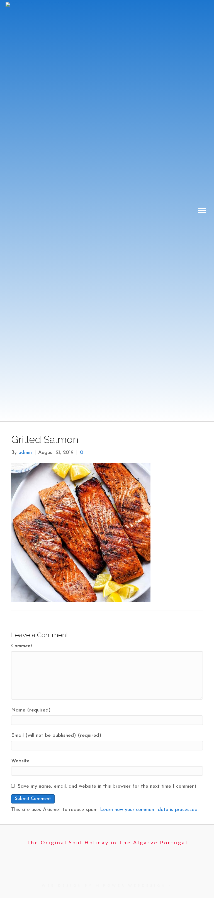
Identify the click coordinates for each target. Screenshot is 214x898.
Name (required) (31, 710)
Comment (21, 646)
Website (20, 761)
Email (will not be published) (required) (56, 735)
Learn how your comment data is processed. (149, 809)
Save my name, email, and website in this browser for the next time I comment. (108, 786)
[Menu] (202, 210)
